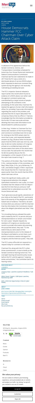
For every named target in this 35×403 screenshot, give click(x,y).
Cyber (5, 370)
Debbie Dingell (5, 300)
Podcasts (6, 352)
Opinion (5, 349)
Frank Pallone (5, 302)
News (4, 343)
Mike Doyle (4, 304)
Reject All (17, 399)
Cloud (5, 367)
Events (5, 346)
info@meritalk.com (8, 330)
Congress (4, 267)
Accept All (17, 389)
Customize (17, 394)
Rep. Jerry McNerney (7, 306)
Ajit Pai (3, 299)
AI (3, 364)
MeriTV (5, 355)
